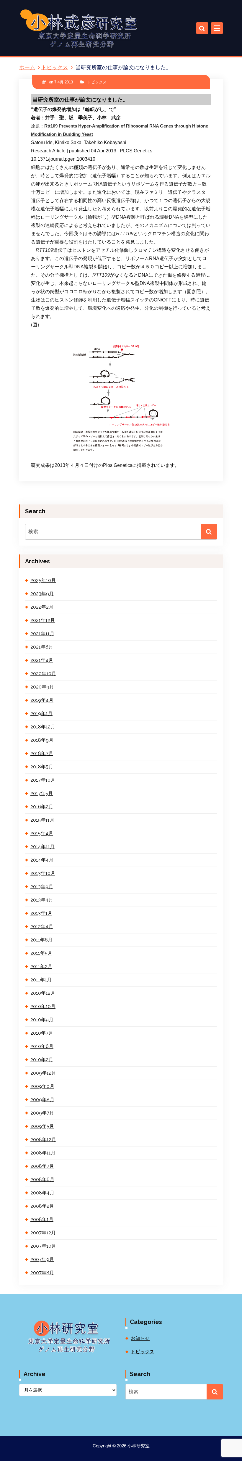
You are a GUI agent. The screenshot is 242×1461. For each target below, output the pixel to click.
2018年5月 (41, 767)
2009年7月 (42, 1113)
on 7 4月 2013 (61, 82)
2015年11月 (42, 820)
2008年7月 (42, 1166)
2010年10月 (42, 1006)
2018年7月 (41, 753)
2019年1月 (41, 713)
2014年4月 (41, 860)
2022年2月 (41, 607)
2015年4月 (41, 833)
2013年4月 (41, 900)
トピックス (54, 67)
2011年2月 (41, 966)
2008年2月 (42, 1206)
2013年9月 (41, 886)
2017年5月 (41, 793)
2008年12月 (43, 1139)
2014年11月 (42, 846)
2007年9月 (42, 1259)
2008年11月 (42, 1153)
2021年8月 (41, 647)
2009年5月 (42, 1126)
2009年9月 (42, 1086)
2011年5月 (41, 953)
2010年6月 (41, 1046)
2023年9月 (42, 593)
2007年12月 (43, 1233)
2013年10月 (42, 873)
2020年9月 (42, 687)
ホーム (27, 67)
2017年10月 (42, 780)
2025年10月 (43, 580)
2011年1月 (41, 980)
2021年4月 (41, 660)
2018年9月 (41, 740)
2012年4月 (41, 926)
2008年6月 (42, 1179)
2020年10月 (43, 673)
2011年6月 (41, 940)
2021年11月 (42, 633)
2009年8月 (42, 1099)
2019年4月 (41, 700)
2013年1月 (41, 913)
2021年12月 (42, 620)
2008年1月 (41, 1219)
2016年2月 (41, 806)
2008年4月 (42, 1193)
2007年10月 (43, 1246)
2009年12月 (43, 1073)
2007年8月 (42, 1272)
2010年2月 (41, 1059)
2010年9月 (41, 1020)
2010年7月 (41, 1033)
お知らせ (140, 1338)
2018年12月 (42, 727)
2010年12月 (42, 993)
